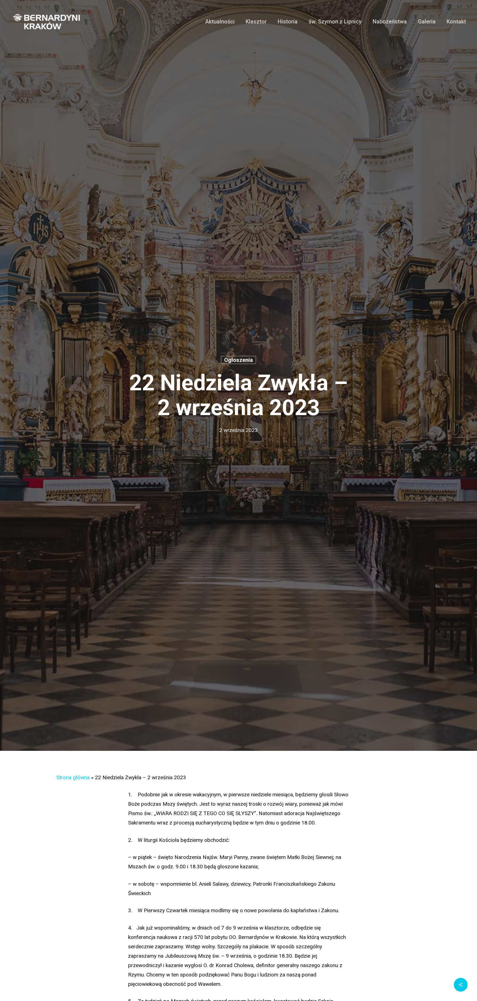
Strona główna (73, 777)
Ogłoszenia (238, 360)
